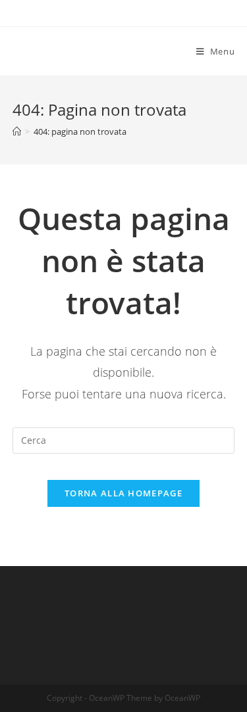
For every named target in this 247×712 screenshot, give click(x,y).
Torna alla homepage (123, 493)
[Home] (17, 131)
